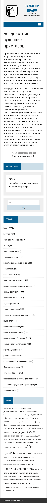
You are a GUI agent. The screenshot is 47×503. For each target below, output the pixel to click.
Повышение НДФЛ (32, 436)
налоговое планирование (13, 332)
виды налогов (9, 321)
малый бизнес (21, 465)
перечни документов (12, 350)
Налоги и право (9, 500)
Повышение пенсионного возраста (14, 439)
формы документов (12, 292)
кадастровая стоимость (13, 460)
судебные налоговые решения (16, 361)
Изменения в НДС (31, 412)
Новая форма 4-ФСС (22, 432)
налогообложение (24, 476)
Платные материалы (12, 367)
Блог (5, 228)
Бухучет (7, 234)
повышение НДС (38, 480)
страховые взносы (12, 487)
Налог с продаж (10, 425)
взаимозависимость (25, 453)
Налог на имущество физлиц (31, 422)
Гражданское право (11, 251)
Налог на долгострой (14, 422)
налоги (30, 464)
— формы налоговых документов (17, 315)
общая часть (9, 269)
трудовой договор (27, 487)
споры (33, 484)
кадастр (11, 457)
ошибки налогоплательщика (15, 344)
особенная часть (10, 274)
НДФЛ (11, 418)
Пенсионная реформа (14, 435)
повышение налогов (17, 483)
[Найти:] (23, 202)
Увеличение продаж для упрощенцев (19, 384)
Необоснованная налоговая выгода (28, 425)
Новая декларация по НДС (17, 428)
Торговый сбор (29, 439)
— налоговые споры (12, 309)
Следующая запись (22, 156)
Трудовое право (10, 373)
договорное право (11, 257)
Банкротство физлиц (25, 408)
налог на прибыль (28, 472)
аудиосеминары (10, 390)
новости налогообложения (14, 338)
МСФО (6, 245)
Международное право (13, 280)
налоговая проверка (12, 327)
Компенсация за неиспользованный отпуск (17, 415)
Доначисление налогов (15, 411)
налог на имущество (18, 469)
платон (29, 479)
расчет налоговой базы (13, 355)
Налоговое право (10, 298)
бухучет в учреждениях (13, 240)
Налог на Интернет (21, 418)
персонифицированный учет (17, 480)
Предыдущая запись (25, 152)
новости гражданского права (15, 263)
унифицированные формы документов (19, 379)
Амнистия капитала (10, 408)
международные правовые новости (18, 286)
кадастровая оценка (24, 457)
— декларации (9, 303)
